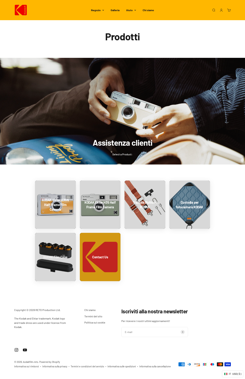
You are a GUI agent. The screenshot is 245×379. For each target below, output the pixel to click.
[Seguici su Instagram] (16, 350)
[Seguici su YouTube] (25, 350)
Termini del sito (93, 316)
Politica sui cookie (94, 322)
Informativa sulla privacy (54, 366)
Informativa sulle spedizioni (122, 366)
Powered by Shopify (49, 361)
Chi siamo (148, 10)
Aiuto (129, 10)
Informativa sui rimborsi (26, 366)
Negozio (96, 10)
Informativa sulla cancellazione (155, 366)
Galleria (115, 10)
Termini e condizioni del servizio (87, 366)
